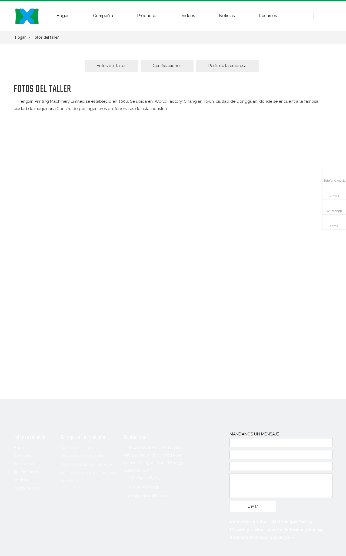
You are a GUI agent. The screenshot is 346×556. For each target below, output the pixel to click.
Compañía (103, 15)
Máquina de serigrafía (79, 447)
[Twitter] (40, 527)
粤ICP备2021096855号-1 (272, 537)
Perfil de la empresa (227, 65)
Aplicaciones (26, 472)
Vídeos (188, 15)
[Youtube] (51, 527)
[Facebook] (18, 527)
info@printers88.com (147, 495)
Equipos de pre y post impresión (89, 472)
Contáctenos (26, 488)
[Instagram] (62, 527)
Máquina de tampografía (82, 455)
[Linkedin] (29, 527)
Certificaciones (167, 65)
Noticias (227, 15)
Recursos (268, 15)
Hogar (63, 15)
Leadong (298, 529)
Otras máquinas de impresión (87, 464)
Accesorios (70, 480)
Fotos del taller (111, 65)
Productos (147, 15)
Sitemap (316, 529)
